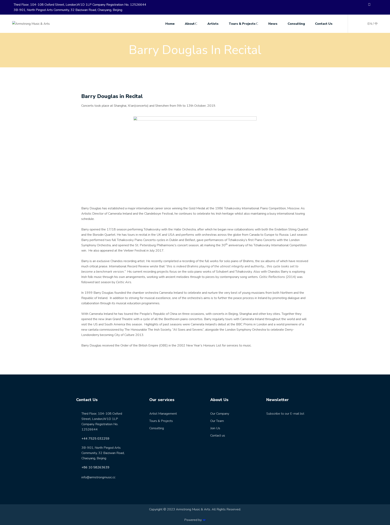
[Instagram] (379, 4)
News (272, 24)
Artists (213, 24)
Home (170, 24)
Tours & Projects (242, 24)
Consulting (296, 24)
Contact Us (324, 24)
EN (369, 24)
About (190, 24)
